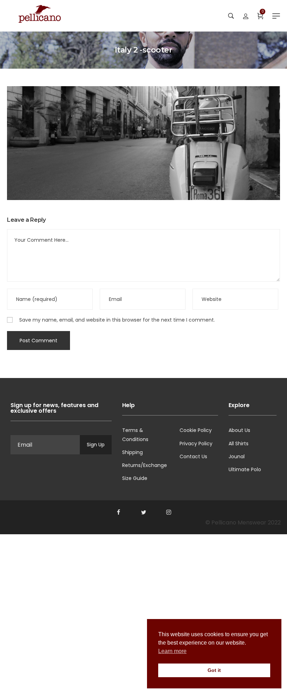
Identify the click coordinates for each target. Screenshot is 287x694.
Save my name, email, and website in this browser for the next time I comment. (117, 319)
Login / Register (245, 16)
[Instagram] (168, 512)
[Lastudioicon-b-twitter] (143, 512)
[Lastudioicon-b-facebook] (118, 512)
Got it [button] (214, 670)
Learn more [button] (172, 651)
